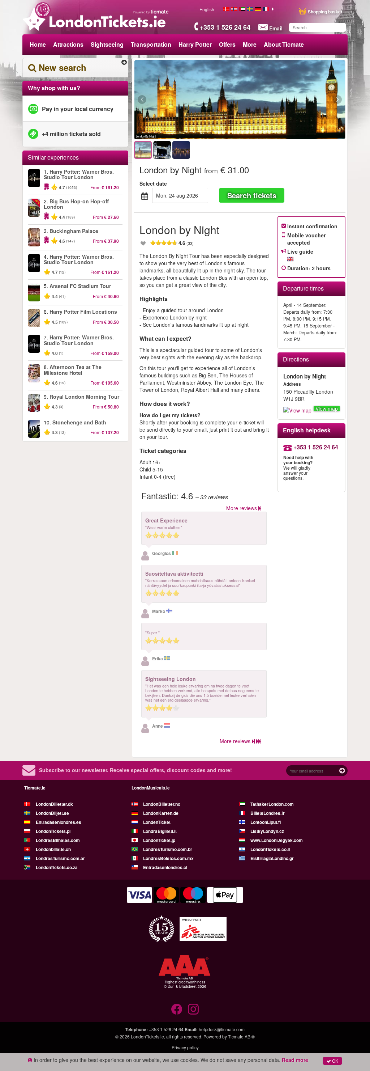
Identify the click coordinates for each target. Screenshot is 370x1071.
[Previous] (181, 100)
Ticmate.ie (35, 787)
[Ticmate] (151, 11)
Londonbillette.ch (53, 849)
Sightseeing (107, 44)
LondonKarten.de (160, 813)
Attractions (68, 44)
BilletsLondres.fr (267, 813)
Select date (153, 183)
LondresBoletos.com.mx (168, 858)
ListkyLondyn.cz (267, 831)
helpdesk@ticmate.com (222, 1029)
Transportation (151, 44)
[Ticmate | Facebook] (176, 1009)
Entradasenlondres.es (58, 822)
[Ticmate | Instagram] (193, 1009)
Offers (227, 44)
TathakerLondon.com (272, 804)
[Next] (297, 100)
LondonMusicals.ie (151, 787)
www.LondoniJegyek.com (276, 840)
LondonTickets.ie (147, 1036)
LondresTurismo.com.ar (60, 858)
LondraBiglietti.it (160, 831)
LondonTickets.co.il (270, 849)
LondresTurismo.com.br (167, 849)
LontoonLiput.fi (265, 822)
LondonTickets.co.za (57, 867)
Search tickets (251, 195)
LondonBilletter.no (161, 804)
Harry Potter (195, 44)
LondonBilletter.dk (54, 804)
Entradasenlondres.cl (165, 867)
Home (38, 44)
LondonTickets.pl (53, 831)
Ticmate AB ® (241, 1036)
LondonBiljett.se (52, 813)
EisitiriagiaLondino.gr (272, 858)
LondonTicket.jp (159, 840)
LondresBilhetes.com (58, 840)
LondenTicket (157, 822)
